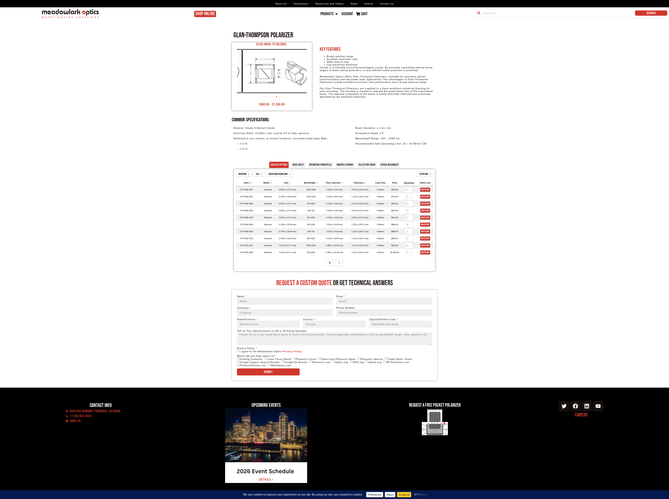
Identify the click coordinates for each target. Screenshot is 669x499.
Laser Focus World (279, 359)
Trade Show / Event (400, 359)
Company (243, 307)
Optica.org (375, 362)
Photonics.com (321, 362)
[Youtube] (598, 406)
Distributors (301, 3)
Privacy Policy (246, 348)
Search (651, 13)
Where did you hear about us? (256, 356)
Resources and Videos (329, 3)
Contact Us (387, 3)
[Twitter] (564, 406)
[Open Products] (336, 14)
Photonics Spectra (371, 359)
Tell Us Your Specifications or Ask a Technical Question (272, 330)
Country (308, 319)
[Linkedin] (587, 406)
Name (241, 296)
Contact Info (101, 405)
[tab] (279, 165)
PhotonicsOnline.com (253, 365)
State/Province (246, 319)
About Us (281, 3)
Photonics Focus (306, 359)
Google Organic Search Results (260, 362)
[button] (263, 96)
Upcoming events (266, 405)
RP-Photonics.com (397, 362)
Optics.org (341, 362)
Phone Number (345, 307)
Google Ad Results (295, 362)
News (354, 3)
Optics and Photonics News (338, 359)
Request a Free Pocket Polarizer (435, 405)
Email (340, 296)
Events (368, 3)
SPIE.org (358, 362)
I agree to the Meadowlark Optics (271, 351)
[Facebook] (575, 406)
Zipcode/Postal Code (383, 319)
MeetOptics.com (281, 365)
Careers (581, 415)
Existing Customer (251, 359)
